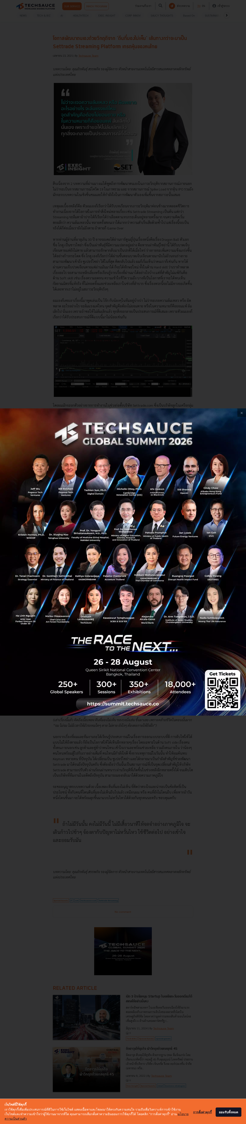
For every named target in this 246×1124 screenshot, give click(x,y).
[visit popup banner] (123, 562)
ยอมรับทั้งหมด (228, 1112)
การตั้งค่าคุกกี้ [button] (202, 1112)
